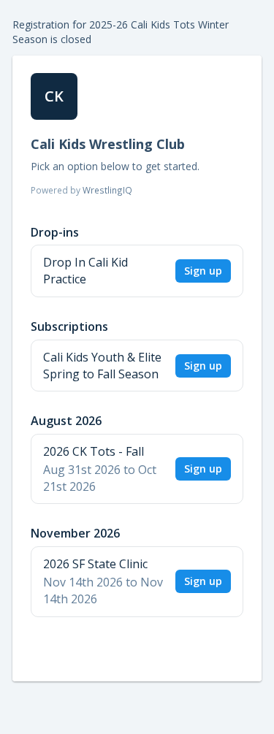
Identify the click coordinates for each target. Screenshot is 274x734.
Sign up (203, 271)
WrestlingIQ (107, 190)
